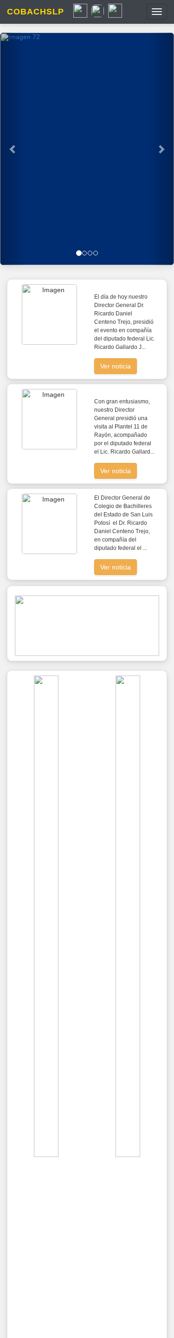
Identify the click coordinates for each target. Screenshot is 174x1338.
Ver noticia (115, 366)
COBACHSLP (35, 11)
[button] (13, 149)
